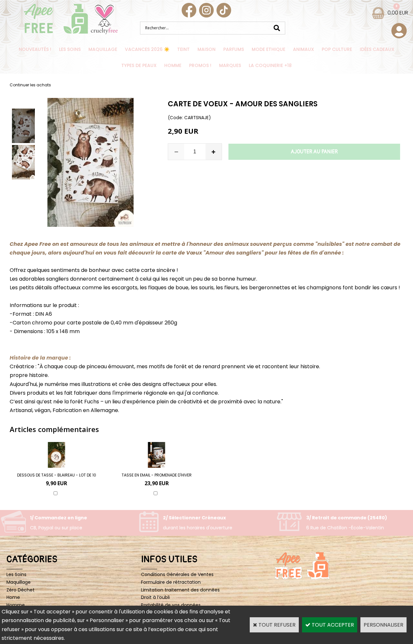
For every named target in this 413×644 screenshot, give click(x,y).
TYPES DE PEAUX (138, 65)
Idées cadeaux (377, 49)
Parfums (233, 49)
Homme (172, 65)
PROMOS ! (200, 65)
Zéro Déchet (20, 590)
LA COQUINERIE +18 (270, 65)
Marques (230, 65)
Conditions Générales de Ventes (177, 574)
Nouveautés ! (35, 49)
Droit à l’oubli (155, 597)
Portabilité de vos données (171, 605)
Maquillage (102, 49)
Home (13, 597)
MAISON (206, 49)
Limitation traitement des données (180, 590)
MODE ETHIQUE (268, 49)
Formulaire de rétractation (171, 582)
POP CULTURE (337, 49)
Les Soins (70, 49)
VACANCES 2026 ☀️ (147, 49)
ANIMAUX (303, 49)
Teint (183, 49)
